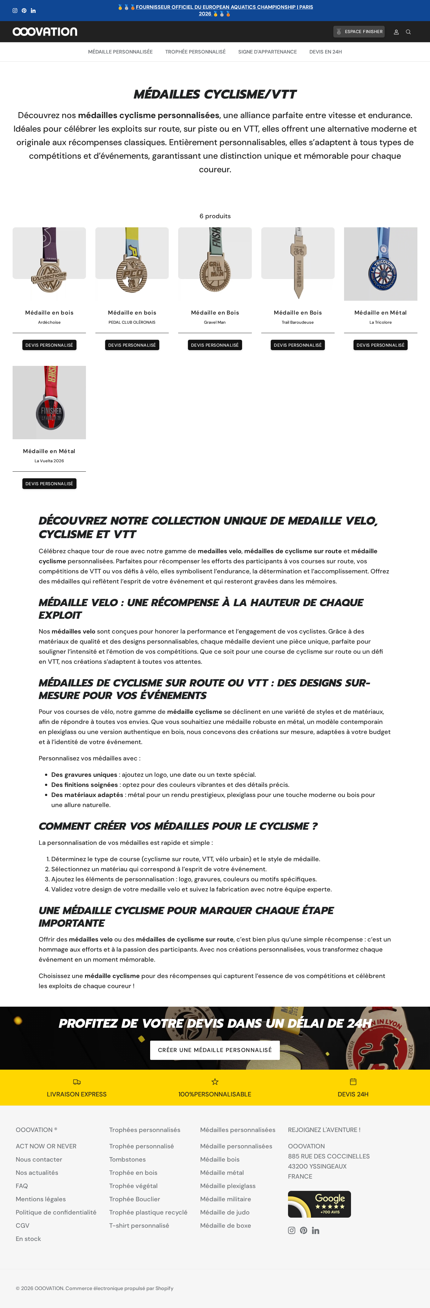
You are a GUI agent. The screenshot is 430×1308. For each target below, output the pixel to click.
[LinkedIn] (33, 10)
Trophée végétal (133, 1186)
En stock (28, 1239)
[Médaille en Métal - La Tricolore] (380, 264)
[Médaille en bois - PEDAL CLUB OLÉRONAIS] (132, 264)
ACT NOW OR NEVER (46, 1146)
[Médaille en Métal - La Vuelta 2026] (49, 402)
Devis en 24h (325, 51)
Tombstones (127, 1159)
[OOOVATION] (45, 31)
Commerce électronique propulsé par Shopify (119, 1288)
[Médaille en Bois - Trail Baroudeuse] (298, 264)
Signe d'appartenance (267, 51)
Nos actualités (37, 1173)
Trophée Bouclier (134, 1199)
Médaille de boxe (225, 1225)
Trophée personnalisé (195, 51)
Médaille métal (222, 1173)
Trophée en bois (133, 1173)
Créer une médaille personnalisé (215, 1050)
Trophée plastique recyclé (148, 1212)
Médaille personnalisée (120, 51)
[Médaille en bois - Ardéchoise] (49, 264)
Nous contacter (39, 1159)
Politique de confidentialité (56, 1212)
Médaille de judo (225, 1212)
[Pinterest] (24, 10)
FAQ (22, 1186)
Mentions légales (41, 1199)
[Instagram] (15, 10)
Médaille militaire (225, 1199)
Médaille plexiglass (228, 1186)
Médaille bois (220, 1159)
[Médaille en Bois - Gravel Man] (215, 264)
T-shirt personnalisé (139, 1225)
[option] (215, 1038)
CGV (23, 1225)
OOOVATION (49, 1288)
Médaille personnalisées (236, 1146)
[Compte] (395, 32)
